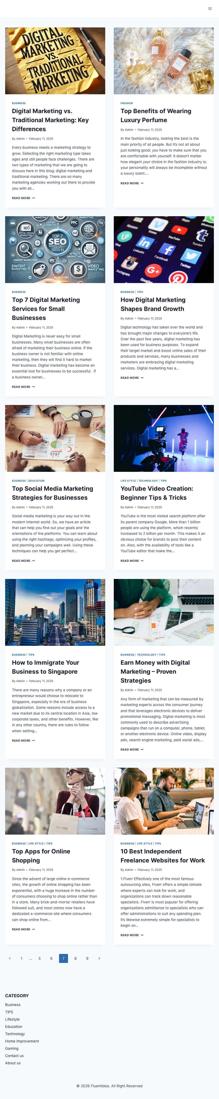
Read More (23, 198)
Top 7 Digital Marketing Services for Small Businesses (46, 308)
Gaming (11, 1048)
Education (13, 1026)
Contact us (14, 1056)
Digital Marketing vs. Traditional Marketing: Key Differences (50, 120)
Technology (148, 480)
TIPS (140, 292)
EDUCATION (36, 480)
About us (13, 1063)
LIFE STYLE (128, 480)
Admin (20, 138)
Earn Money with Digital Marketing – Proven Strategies (155, 671)
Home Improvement (22, 1041)
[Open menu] (210, 8)
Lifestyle (12, 1019)
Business (19, 103)
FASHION (127, 103)
